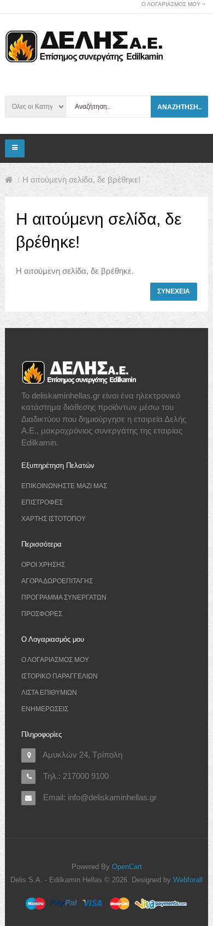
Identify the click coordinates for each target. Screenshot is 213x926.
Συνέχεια (173, 291)
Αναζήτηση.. (179, 107)
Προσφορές (41, 614)
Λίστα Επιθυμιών (49, 692)
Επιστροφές (42, 502)
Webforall (188, 880)
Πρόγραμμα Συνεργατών (63, 597)
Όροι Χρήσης (43, 565)
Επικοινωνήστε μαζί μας (64, 486)
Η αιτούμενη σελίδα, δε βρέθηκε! (81, 179)
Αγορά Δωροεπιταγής (57, 581)
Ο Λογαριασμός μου (55, 660)
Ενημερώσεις (44, 709)
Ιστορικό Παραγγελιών (59, 676)
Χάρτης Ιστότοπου (53, 519)
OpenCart (127, 867)
